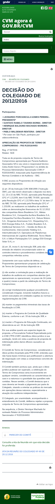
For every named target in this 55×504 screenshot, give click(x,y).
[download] (5, 435)
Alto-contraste (9, 10)
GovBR (6, 2)
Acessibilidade (8, 8)
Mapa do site (7, 12)
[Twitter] (46, 8)
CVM (4, 79)
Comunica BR (22, 2)
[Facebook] (42, 8)
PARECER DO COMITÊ (20, 435)
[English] (50, 8)
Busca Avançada (46, 36)
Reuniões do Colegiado (19, 79)
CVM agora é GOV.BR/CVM (17, 23)
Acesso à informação (38, 2)
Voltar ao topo (46, 484)
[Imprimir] (50, 468)
